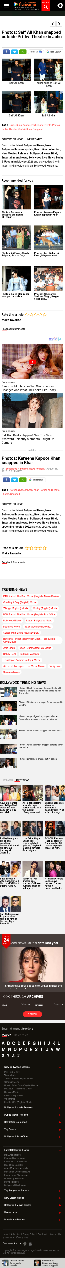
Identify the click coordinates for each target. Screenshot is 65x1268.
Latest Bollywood (17, 1150)
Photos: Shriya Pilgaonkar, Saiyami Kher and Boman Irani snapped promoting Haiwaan (39, 717)
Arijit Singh (9, 647)
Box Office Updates (13, 1165)
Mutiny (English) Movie (45, 608)
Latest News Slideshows (16, 1175)
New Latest (14, 1197)
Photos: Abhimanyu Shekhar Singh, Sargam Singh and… (47, 296)
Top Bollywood (16, 1190)
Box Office (15, 1122)
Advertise (15, 1234)
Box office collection (47, 149)
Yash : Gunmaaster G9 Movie (35, 647)
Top (10, 1129)
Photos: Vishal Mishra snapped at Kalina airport (40, 730)
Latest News (22, 780)
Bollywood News (34, 145)
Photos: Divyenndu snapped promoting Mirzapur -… (13, 214)
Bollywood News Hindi (43, 153)
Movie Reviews (11, 1182)
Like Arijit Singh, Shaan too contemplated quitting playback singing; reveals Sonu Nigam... (32, 844)
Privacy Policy (29, 1234)
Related (8, 780)
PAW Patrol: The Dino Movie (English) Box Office (29, 614)
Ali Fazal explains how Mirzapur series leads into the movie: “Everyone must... (32, 808)
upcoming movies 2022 (16, 526)
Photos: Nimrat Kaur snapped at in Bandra (38, 759)
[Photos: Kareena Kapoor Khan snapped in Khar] (48, 197)
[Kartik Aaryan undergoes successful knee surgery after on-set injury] (32, 869)
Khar (36, 490)
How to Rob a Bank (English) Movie (21, 1085)
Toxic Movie (10, 1075)
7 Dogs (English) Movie (15, 608)
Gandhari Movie (11, 1082)
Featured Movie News (14, 1158)
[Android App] (24, 1244)
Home (5, 1234)
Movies (6, 1035)
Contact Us (55, 1234)
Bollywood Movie (18, 1107)
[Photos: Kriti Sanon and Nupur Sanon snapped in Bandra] (8, 710)
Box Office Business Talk (16, 1168)
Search (32, 1014)
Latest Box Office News (15, 1161)
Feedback (43, 1234)
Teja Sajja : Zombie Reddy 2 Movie (21, 660)
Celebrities (21, 1035)
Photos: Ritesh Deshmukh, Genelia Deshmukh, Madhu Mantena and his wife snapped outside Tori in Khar (40, 691)
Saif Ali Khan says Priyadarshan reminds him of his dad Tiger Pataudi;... (9, 919)
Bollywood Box (16, 1136)
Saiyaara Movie (11, 672)
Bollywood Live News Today (45, 157)
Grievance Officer (13, 1237)
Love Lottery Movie (13, 1095)
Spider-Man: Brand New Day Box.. (21, 632)
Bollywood (17, 1205)
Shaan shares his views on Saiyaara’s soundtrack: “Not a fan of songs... (54, 808)
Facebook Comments (13, 329)
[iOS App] (30, 1244)
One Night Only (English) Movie (19, 602)
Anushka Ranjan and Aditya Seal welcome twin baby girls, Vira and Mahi (9, 808)
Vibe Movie (9, 1099)
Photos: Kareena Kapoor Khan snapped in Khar (47, 213)
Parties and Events (41, 125)
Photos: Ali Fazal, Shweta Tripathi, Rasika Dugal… (16, 254)
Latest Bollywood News (39, 620)
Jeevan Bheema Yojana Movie (18, 1078)
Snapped (37, 129)
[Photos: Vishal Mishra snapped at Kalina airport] (8, 738)
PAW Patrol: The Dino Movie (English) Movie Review (31, 596)
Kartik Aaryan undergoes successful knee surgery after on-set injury (31, 883)
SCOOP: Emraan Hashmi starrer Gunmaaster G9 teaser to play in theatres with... (54, 843)
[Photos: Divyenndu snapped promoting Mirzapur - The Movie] (16, 197)
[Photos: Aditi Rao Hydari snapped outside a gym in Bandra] (8, 752)
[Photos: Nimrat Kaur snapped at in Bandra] (8, 766)
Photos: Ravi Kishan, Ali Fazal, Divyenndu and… (47, 254)
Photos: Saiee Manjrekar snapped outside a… (15, 295)
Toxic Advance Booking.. (38, 626)
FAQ (26, 1237)
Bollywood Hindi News (15, 1185)
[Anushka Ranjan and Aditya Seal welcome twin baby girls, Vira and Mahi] (10, 793)
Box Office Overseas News (17, 1171)
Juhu (12, 125)
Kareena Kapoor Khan (21, 490)
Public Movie (16, 1114)
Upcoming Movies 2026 (18, 161)
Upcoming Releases (14, 1178)
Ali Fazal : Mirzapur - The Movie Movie (24, 666)
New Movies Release (15, 153)
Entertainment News (14, 157)
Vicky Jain (55, 666)
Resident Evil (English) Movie (18, 1102)
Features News (11, 626)
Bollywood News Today (42, 522)
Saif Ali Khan (25, 129)
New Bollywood (17, 1067)
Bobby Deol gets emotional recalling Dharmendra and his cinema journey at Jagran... (9, 845)
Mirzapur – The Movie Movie (18, 1088)
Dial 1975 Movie (12, 1072)
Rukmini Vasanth (29, 654)
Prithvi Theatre (9, 129)
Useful (10, 1212)
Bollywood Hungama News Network (25, 468)
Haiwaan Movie (11, 1092)
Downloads (14, 1219)
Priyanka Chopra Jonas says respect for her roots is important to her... (55, 883)
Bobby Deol (9, 654)
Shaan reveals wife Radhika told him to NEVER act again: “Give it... (9, 882)
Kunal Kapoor (23, 125)
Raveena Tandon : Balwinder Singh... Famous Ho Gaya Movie (29, 640)
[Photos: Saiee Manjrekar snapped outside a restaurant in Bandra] (16, 278)
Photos (56, 125)
